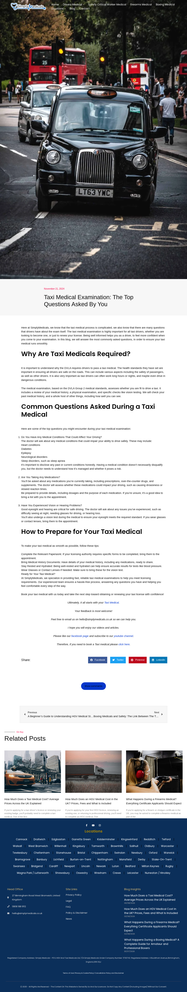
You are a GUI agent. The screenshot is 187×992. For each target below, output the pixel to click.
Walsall (17, 846)
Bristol (81, 853)
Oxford (153, 853)
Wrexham (100, 873)
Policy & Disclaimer (77, 912)
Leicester (132, 873)
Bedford (130, 866)
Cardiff (53, 866)
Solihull (134, 846)
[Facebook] (87, 825)
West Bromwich (38, 846)
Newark (101, 866)
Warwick (169, 853)
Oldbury (150, 846)
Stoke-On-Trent (162, 859)
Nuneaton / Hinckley (157, 873)
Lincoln (85, 866)
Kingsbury (79, 846)
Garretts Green (81, 839)
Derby (141, 859)
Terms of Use (68, 973)
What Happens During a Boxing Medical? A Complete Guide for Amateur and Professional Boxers (151, 944)
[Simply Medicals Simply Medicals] (28, 7)
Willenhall (60, 846)
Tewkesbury (20, 853)
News (69, 918)
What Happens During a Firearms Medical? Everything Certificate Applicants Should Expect (152, 926)
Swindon (119, 853)
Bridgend (37, 866)
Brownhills (117, 846)
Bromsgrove (22, 859)
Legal (69, 900)
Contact (84, 8)
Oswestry (82, 873)
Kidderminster (106, 839)
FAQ (68, 906)
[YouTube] (93, 825)
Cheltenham (42, 853)
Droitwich (39, 839)
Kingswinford (129, 839)
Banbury (42, 859)
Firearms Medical (141, 4)
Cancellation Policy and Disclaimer (109, 973)
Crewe (117, 873)
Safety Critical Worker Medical (107, 4)
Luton (115, 866)
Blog (72, 8)
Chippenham (99, 853)
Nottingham (105, 859)
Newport (69, 866)
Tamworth (97, 846)
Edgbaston (58, 839)
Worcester (167, 846)
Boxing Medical (165, 4)
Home (55, 4)
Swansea (19, 866)
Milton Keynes (150, 866)
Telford (166, 839)
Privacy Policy (74, 894)
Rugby (169, 866)
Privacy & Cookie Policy (84, 973)
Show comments (93, 686)
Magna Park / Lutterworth (33, 873)
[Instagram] (100, 825)
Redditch (149, 839)
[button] (83, 4)
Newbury (136, 853)
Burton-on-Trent (80, 859)
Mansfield (125, 859)
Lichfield (58, 859)
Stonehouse (63, 853)
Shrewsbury (62, 873)
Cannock (21, 839)
